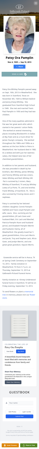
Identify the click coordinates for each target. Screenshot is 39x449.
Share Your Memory (13, 382)
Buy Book (21, 351)
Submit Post (20, 416)
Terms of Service (25, 432)
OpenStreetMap (21, 435)
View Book (9, 351)
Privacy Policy (14, 432)
